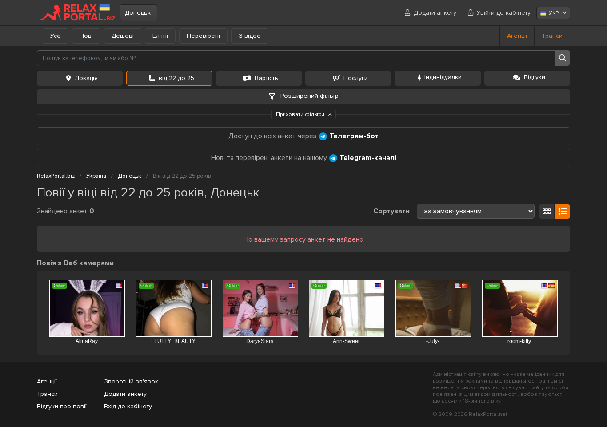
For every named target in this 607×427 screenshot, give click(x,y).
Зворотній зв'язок (131, 381)
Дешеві (123, 36)
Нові (86, 36)
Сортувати (391, 211)
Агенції (517, 36)
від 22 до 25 (176, 78)
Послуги (355, 78)
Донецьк (138, 12)
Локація (86, 78)
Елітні (160, 36)
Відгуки (534, 77)
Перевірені (203, 36)
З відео (250, 36)
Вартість (266, 78)
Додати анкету (435, 12)
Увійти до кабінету (504, 12)
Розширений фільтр (309, 96)
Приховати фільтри (301, 114)
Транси (552, 36)
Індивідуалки (443, 77)
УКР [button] (554, 13)
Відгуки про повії (62, 406)
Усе (55, 36)
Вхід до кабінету (128, 406)
